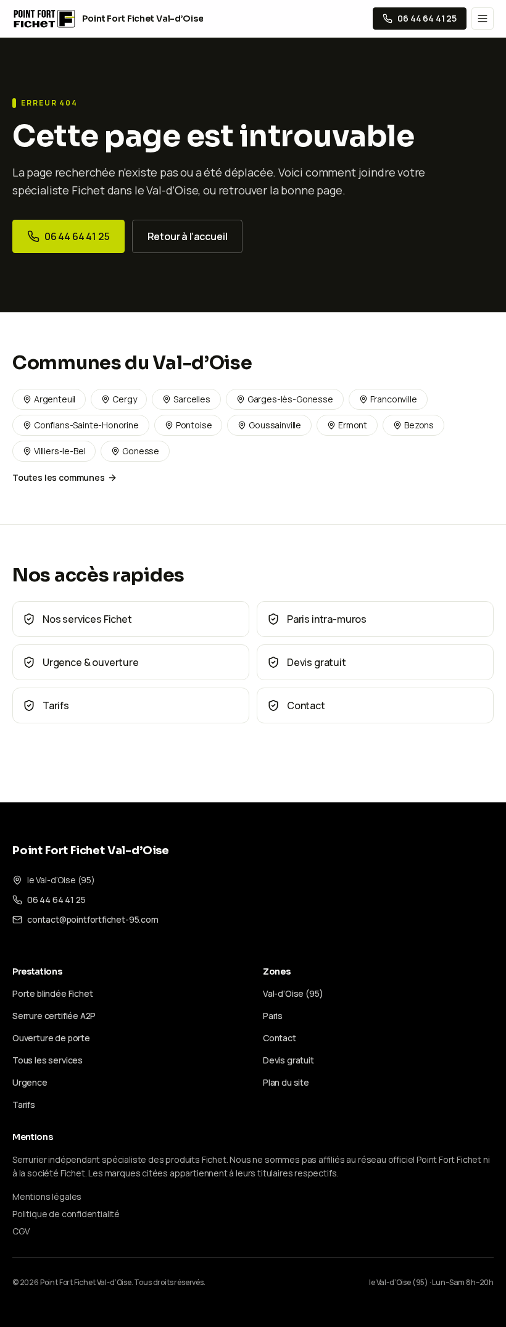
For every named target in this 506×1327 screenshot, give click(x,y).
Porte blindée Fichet (52, 993)
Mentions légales (46, 1196)
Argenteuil (54, 399)
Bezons (419, 425)
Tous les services (47, 1060)
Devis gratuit (288, 1060)
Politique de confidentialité (66, 1214)
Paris (273, 1015)
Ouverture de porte (51, 1038)
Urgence (30, 1082)
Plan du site (286, 1082)
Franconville (393, 399)
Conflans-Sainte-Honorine (86, 425)
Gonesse (140, 451)
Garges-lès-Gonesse (290, 399)
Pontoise (194, 425)
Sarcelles (191, 399)
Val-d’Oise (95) (293, 993)
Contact (279, 1038)
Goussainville (275, 425)
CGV (20, 1231)
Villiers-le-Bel (59, 451)
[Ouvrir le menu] (482, 18)
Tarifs (23, 1104)
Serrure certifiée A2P (54, 1015)
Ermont (352, 425)
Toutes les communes (58, 477)
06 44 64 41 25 (77, 236)
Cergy (124, 399)
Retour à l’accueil (187, 236)
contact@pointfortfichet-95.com (93, 919)
